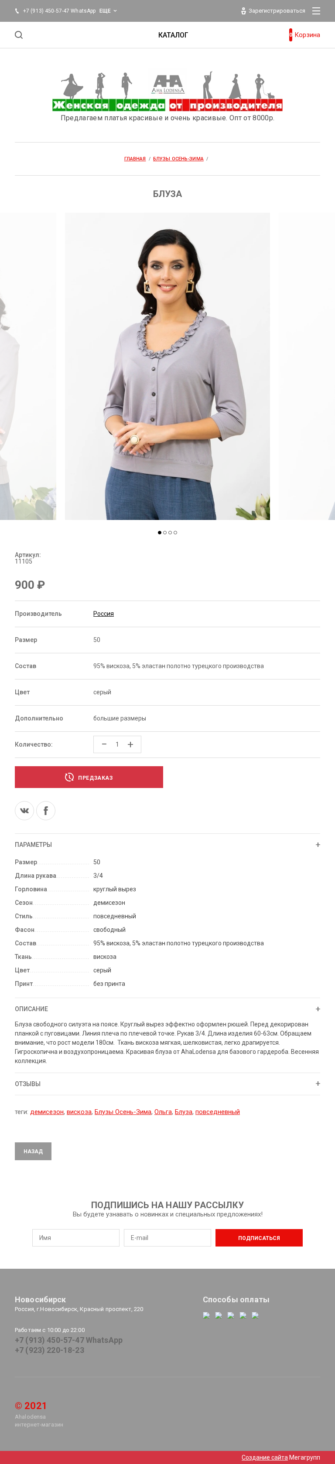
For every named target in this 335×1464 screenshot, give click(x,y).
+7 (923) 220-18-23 (49, 1350)
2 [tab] (165, 532)
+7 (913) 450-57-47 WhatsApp (69, 1340)
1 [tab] (159, 532)
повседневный (217, 1112)
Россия (103, 613)
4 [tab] (175, 532)
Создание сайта (265, 1457)
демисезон (47, 1112)
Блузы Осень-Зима (123, 1112)
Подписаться (259, 1238)
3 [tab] (170, 532)
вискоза (79, 1112)
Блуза (183, 1112)
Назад (33, 1151)
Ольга (163, 1112)
